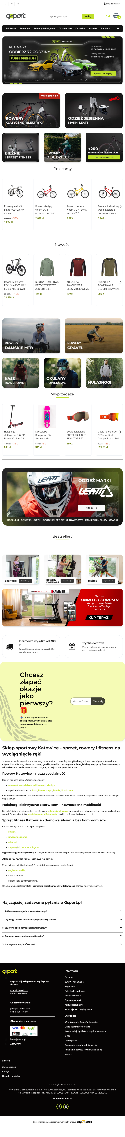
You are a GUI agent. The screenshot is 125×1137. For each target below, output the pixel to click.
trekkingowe (39, 785)
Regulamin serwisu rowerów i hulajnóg (83, 1049)
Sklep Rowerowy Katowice (77, 1027)
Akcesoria (64, 28)
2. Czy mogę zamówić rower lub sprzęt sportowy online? (29, 919)
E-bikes (10, 28)
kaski (34, 790)
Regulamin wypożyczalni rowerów (81, 1045)
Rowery (24, 28)
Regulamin (70, 986)
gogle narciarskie (16, 870)
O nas (67, 1036)
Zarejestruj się (9, 1067)
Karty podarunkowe (74, 1005)
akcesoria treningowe (28, 847)
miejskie (27, 785)
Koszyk (5, 1071)
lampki (49, 790)
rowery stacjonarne (17, 837)
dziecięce (50, 785)
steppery (12, 847)
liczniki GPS (67, 790)
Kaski (92, 28)
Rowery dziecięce (44, 28)
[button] (72, 971)
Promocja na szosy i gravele (78, 1009)
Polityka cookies (73, 995)
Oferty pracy (71, 1040)
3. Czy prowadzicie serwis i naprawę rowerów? (24, 928)
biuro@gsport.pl (18, 1039)
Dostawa (69, 977)
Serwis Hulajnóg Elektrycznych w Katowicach (86, 1031)
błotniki (57, 790)
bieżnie (12, 832)
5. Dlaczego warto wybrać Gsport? (18, 944)
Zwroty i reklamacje (74, 982)
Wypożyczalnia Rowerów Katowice (81, 1022)
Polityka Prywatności (75, 991)
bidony (41, 790)
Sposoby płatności (73, 1000)
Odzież (79, 28)
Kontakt (68, 1054)
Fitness (104, 28)
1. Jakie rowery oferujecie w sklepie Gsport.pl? (24, 911)
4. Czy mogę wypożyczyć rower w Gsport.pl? (23, 936)
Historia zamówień (11, 1076)
